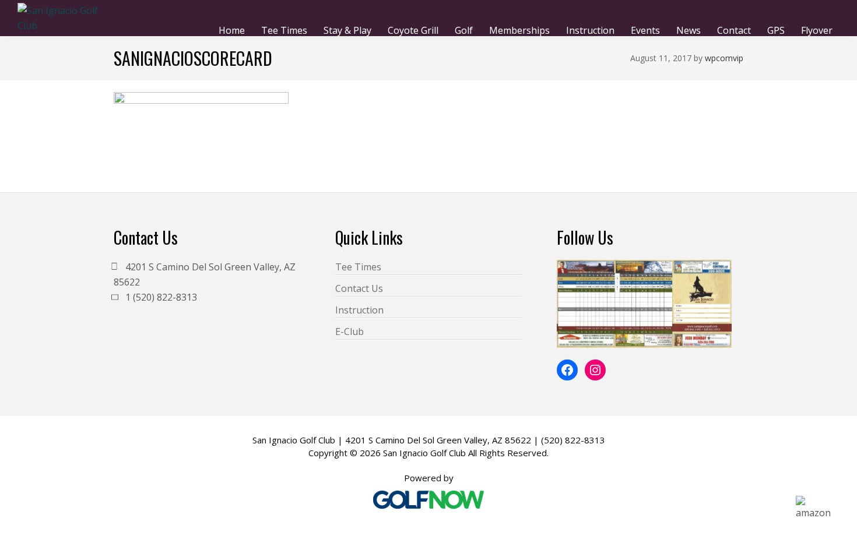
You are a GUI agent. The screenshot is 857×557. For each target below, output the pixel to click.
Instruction (359, 310)
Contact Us (359, 288)
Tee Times (358, 266)
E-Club (349, 331)
